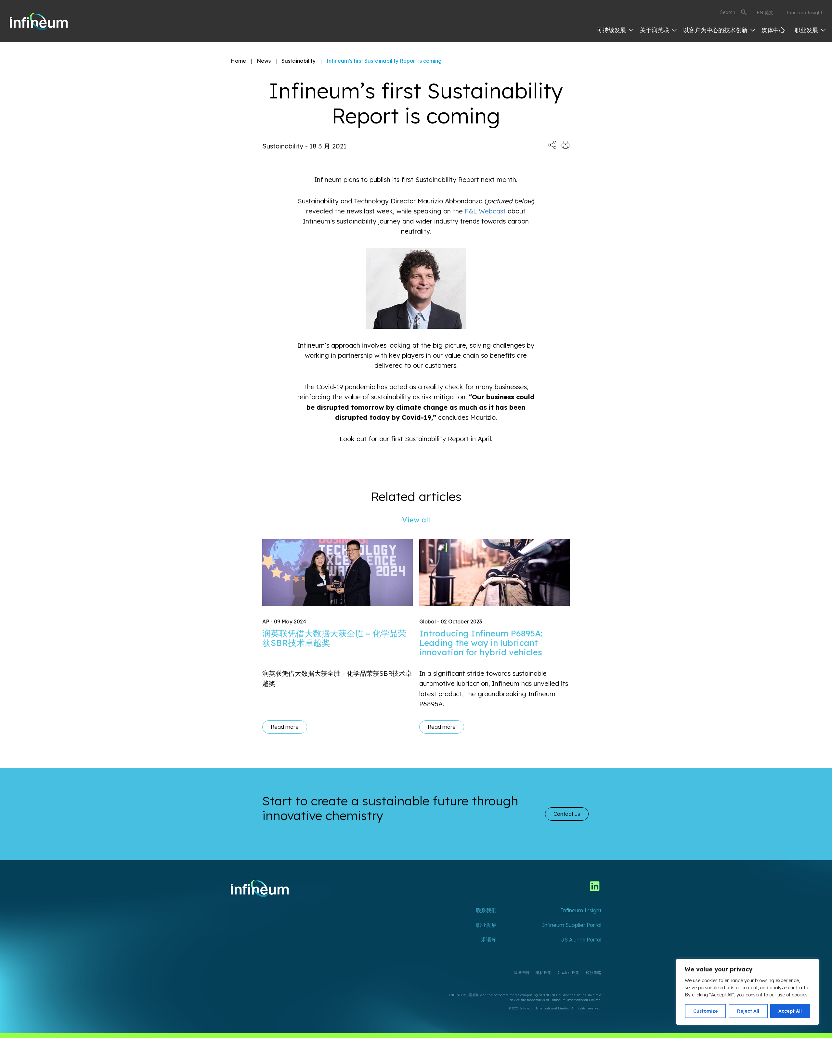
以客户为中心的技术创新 (716, 30)
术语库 (489, 939)
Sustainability (298, 61)
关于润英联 (655, 30)
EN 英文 (765, 13)
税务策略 (593, 972)
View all (416, 519)
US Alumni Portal (580, 939)
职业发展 (807, 30)
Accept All (790, 1011)
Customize (705, 1011)
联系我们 (486, 910)
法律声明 (521, 972)
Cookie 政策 (568, 972)
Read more (285, 727)
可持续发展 (612, 30)
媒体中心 (773, 30)
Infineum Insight (804, 13)
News (264, 61)
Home (238, 61)
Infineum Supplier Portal (571, 925)
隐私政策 (543, 972)
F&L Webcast (485, 211)
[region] (747, 992)
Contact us (566, 814)
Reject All (748, 1011)
